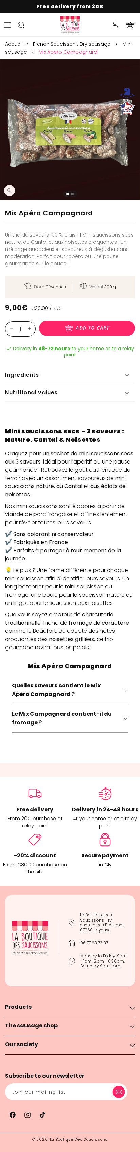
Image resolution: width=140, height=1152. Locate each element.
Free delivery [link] (35, 809)
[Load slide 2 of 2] (72, 194)
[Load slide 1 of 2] (67, 194)
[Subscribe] (119, 1091)
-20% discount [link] (35, 855)
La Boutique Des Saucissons (79, 1139)
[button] (7, 24)
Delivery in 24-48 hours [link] (105, 809)
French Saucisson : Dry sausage (72, 44)
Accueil (13, 44)
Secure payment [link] (105, 855)
